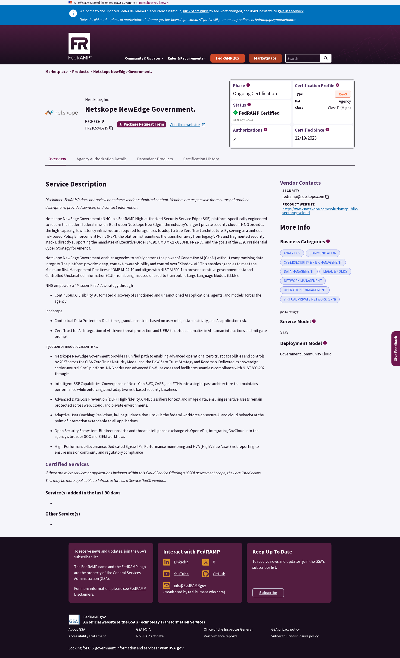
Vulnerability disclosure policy (295, 636)
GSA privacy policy (285, 629)
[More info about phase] (248, 85)
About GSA (77, 629)
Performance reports (221, 636)
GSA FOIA (143, 629)
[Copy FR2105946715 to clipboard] (111, 128)
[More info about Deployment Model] (325, 343)
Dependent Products (155, 158)
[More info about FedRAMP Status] (249, 104)
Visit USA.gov (172, 648)
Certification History (201, 158)
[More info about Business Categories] (328, 241)
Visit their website (185, 125)
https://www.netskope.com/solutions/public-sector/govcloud (320, 211)
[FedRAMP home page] (80, 57)
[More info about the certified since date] (327, 129)
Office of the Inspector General (228, 629)
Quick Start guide (195, 11)
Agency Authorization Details (102, 158)
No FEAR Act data (150, 636)
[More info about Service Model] (314, 321)
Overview (57, 158)
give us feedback (290, 11)
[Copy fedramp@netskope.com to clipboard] (327, 197)
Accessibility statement (87, 636)
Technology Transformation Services (172, 622)
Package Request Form (144, 124)
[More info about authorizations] (265, 129)
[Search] (325, 58)
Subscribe (268, 592)
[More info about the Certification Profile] (337, 85)
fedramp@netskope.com (303, 196)
